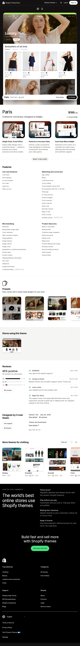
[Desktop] (37, 8)
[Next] (76, 333)
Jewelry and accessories (11, 579)
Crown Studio (73, 117)
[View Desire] (57, 308)
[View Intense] (34, 308)
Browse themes (49, 3)
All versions (43, 417)
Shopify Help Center (9, 595)
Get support (8, 423)
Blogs (4, 606)
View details (33, 417)
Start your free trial (40, 548)
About (43, 595)
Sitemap (5, 637)
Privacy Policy (7, 627)
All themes (7, 428)
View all (64, 442)
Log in (66, 3)
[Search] (61, 2)
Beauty (4, 576)
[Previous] (71, 333)
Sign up (73, 3)
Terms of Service (8, 623)
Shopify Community (9, 603)
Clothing (5, 572)
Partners (44, 599)
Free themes (45, 576)
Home (4, 583)
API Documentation (9, 599)
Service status (46, 606)
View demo (60, 97)
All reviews (8, 390)
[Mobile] (42, 8)
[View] (11, 345)
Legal (42, 603)
